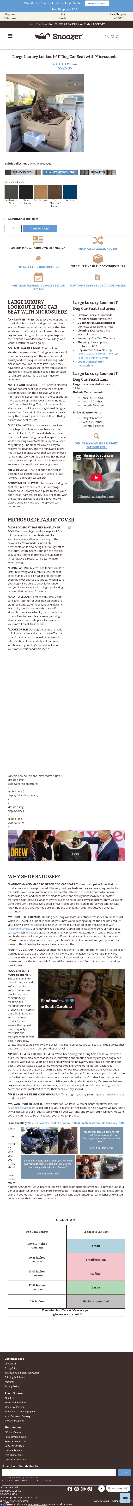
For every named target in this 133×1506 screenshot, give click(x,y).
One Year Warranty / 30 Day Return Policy (38, 287)
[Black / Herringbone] (26, 192)
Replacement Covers (15, 1436)
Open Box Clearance (15, 1459)
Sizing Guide (11, 1368)
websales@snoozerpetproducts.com (19, 1497)
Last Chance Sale (14, 1454)
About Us (9, 1397)
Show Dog (98, 172)
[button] (65, 64)
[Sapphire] (70, 192)
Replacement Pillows (15, 1441)
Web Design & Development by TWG (113, 1500)
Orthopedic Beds (13, 1450)
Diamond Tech (23, 172)
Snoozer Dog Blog (14, 1420)
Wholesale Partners (15, 1407)
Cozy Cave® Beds (14, 1445)
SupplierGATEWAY (37, 1504)
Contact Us (10, 1363)
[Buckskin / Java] (41, 192)
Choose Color (16, 182)
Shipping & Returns (10, 16)
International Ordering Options (21, 1411)
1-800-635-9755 (8, 1494)
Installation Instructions (38, 267)
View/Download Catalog (17, 1416)
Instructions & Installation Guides (22, 1372)
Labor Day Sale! (38, 24)
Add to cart (40, 228)
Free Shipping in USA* (65, 9)
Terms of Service (37, 1480)
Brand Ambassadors (15, 1402)
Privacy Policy (12, 1386)
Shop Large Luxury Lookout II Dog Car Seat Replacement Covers (98, 354)
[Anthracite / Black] (11, 192)
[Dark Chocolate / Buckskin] (55, 192)
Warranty (9, 1381)
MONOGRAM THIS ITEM (23, 219)
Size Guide (62, 16)
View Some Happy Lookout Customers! (97, 285)
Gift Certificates (13, 1432)
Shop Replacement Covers (98, 248)
